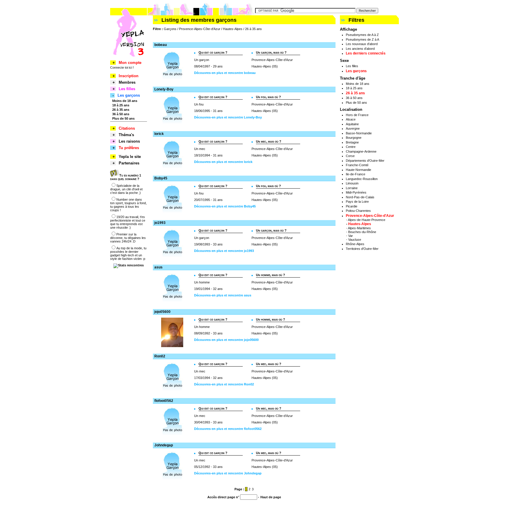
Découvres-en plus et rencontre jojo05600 (226, 340)
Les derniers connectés (366, 53)
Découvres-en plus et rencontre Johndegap (228, 473)
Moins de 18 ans (357, 83)
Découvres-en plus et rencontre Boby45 (225, 206)
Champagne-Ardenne (361, 151)
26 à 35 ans (355, 93)
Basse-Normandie (359, 133)
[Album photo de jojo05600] (172, 346)
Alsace (351, 119)
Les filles (352, 66)
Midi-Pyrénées (356, 192)
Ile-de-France (355, 174)
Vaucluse (354, 239)
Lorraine (352, 188)
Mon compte (130, 62)
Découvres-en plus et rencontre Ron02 (224, 384)
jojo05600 (162, 312)
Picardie (351, 206)
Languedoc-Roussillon (362, 179)
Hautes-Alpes (359, 224)
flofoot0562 (163, 401)
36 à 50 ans (354, 98)
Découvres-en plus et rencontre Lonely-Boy (228, 117)
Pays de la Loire (357, 201)
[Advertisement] (222, 36)
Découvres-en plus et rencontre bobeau (225, 73)
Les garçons (356, 71)
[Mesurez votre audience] (128, 265)
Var (350, 235)
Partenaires (129, 163)
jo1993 (160, 223)
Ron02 (159, 356)
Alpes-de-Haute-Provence (366, 220)
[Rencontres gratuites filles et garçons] (128, 59)
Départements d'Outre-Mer (365, 160)
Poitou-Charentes (358, 210)
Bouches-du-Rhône (362, 232)
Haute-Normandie (358, 169)
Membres (127, 82)
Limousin (352, 183)
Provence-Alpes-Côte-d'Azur (370, 216)
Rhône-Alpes (355, 244)
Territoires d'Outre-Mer (362, 248)
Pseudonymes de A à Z (362, 35)
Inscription (128, 76)
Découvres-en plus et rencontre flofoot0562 (228, 428)
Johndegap (163, 445)
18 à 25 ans (354, 88)
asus (158, 267)
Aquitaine (352, 124)
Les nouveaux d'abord (362, 44)
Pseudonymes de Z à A (362, 39)
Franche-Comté (357, 165)
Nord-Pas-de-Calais (360, 197)
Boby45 (160, 178)
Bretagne (352, 142)
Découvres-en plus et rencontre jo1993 (224, 251)
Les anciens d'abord (360, 48)
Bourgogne (353, 137)
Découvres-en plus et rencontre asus (222, 295)
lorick (159, 134)
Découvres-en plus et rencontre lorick (223, 162)
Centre (351, 147)
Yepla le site (130, 156)
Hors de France (357, 115)
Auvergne (353, 128)
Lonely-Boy (163, 89)
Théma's (126, 135)
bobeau (160, 45)
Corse (350, 156)
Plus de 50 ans (356, 102)
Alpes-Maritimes (359, 228)
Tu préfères (129, 148)
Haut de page (270, 497)
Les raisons (129, 141)
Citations (127, 128)
